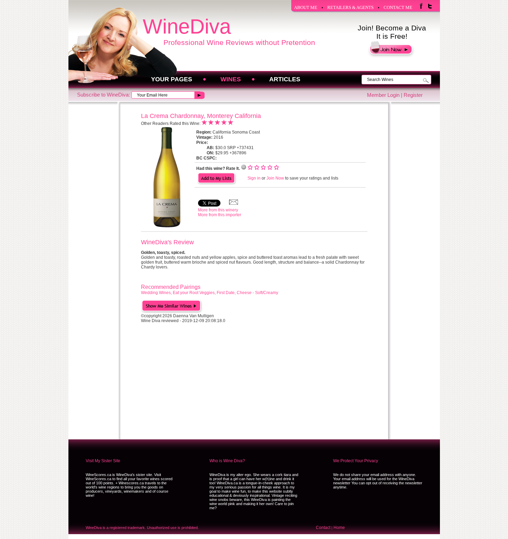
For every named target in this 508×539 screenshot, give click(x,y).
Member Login (383, 95)
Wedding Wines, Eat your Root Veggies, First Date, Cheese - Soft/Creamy (209, 292)
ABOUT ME (305, 7)
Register (413, 95)
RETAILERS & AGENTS (350, 7)
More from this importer (219, 214)
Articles (284, 79)
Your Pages (171, 79)
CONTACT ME (398, 7)
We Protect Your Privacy (355, 460)
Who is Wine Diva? (227, 460)
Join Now (275, 178)
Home (339, 527)
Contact (323, 527)
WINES (230, 79)
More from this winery (218, 210)
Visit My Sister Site (103, 460)
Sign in (254, 178)
